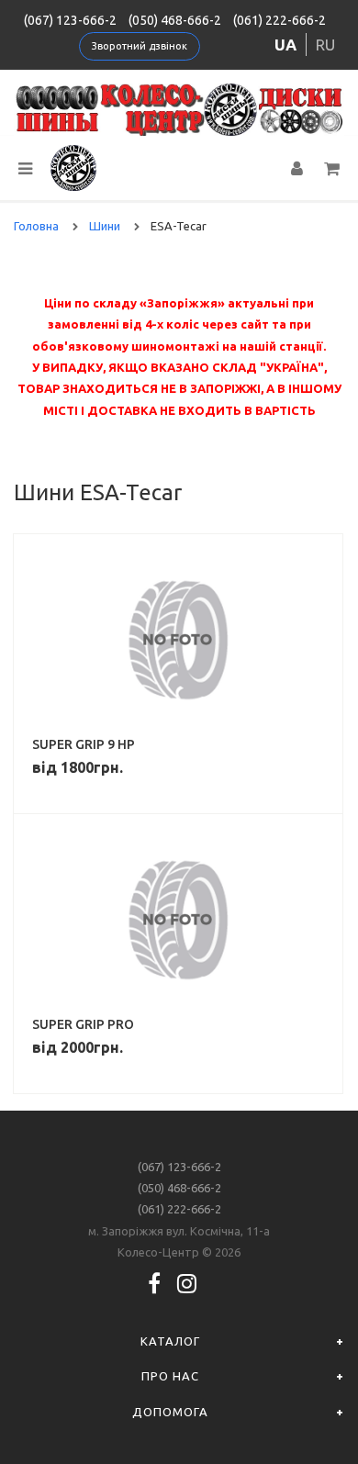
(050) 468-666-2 (175, 20)
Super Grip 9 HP (83, 744)
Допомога (170, 1411)
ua (285, 44)
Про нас (170, 1375)
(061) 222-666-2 (279, 20)
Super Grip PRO (83, 1024)
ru (325, 44)
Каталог (170, 1341)
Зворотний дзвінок (139, 45)
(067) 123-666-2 (70, 20)
